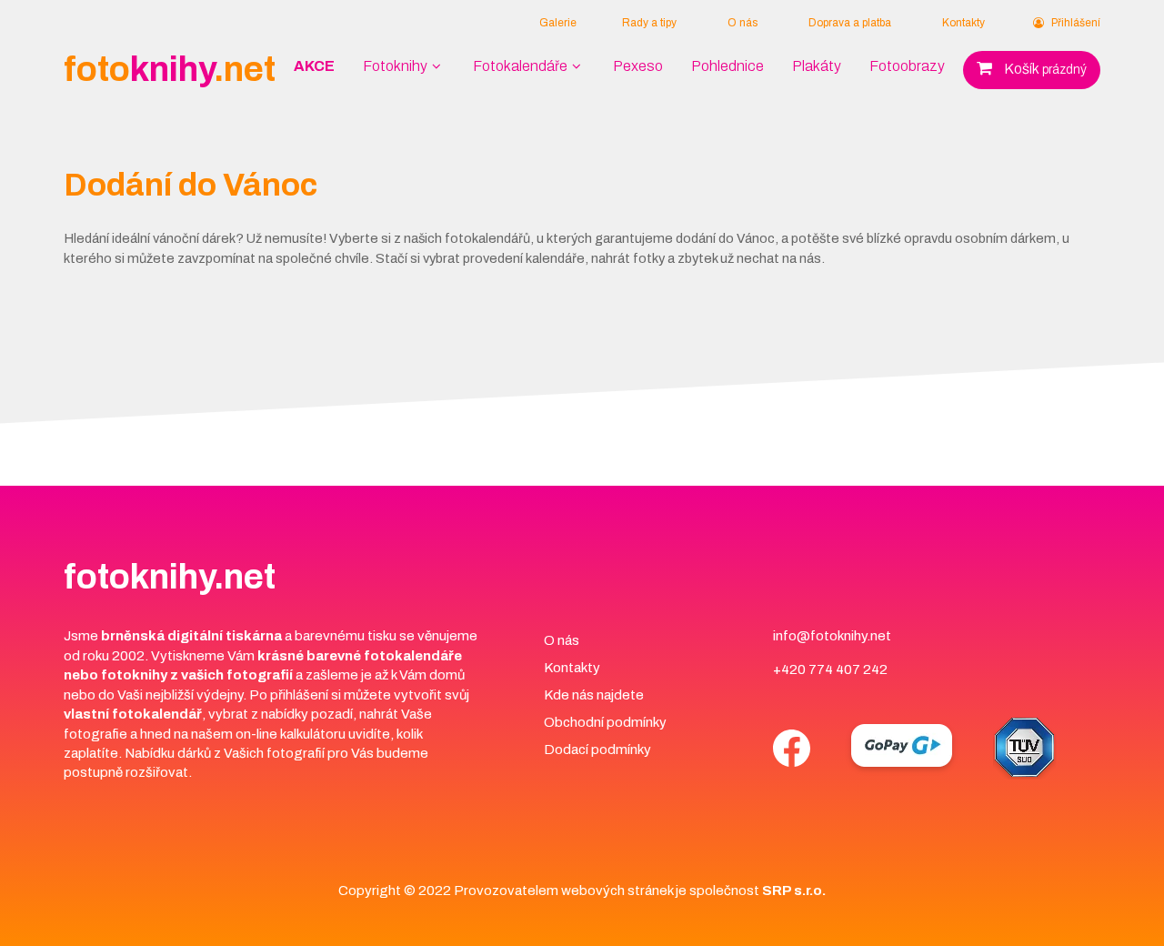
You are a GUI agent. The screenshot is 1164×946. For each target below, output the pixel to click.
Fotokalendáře (520, 66)
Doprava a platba (849, 22)
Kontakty (963, 22)
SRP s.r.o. (794, 890)
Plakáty (816, 66)
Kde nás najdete (594, 695)
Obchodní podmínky (605, 722)
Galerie (558, 22)
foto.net (170, 69)
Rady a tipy (649, 22)
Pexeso (638, 66)
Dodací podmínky (597, 749)
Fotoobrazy (907, 66)
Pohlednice (727, 66)
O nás (743, 22)
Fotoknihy (395, 66)
